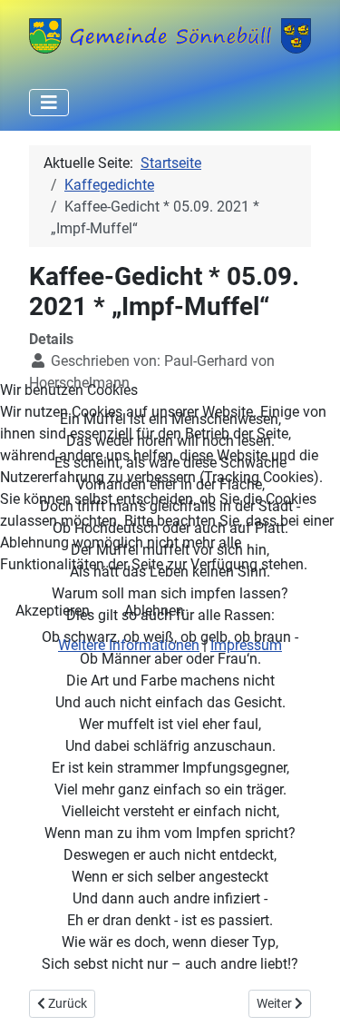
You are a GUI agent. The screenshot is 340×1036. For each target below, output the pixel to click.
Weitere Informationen (128, 645)
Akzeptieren (52, 610)
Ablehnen (154, 610)
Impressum (246, 645)
